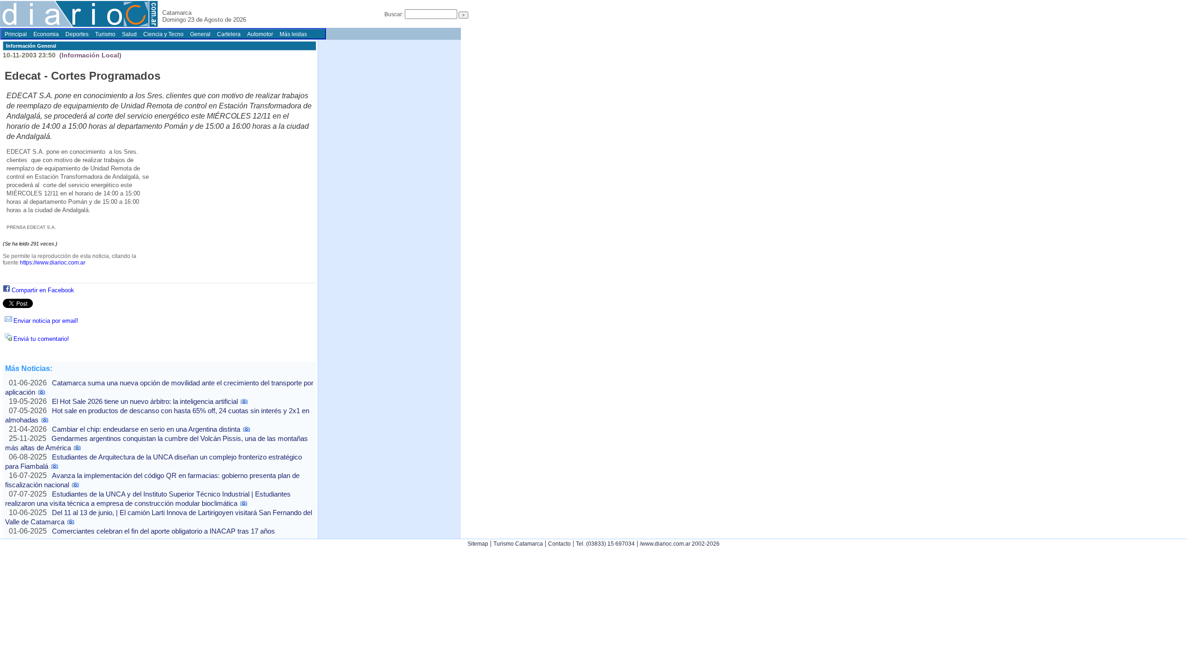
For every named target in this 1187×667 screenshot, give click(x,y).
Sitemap (477, 544)
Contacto (559, 544)
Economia (46, 34)
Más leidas (293, 34)
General (200, 34)
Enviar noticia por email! (45, 320)
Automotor (260, 34)
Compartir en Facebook (43, 290)
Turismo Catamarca (518, 544)
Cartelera (229, 34)
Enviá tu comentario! (41, 338)
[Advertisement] (231, 216)
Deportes (77, 34)
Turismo (105, 34)
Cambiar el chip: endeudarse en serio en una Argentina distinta (146, 429)
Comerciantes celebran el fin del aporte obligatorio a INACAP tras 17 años (163, 531)
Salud (129, 34)
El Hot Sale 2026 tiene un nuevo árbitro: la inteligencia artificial (145, 401)
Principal (16, 34)
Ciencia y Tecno (163, 34)
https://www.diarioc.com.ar (52, 262)
